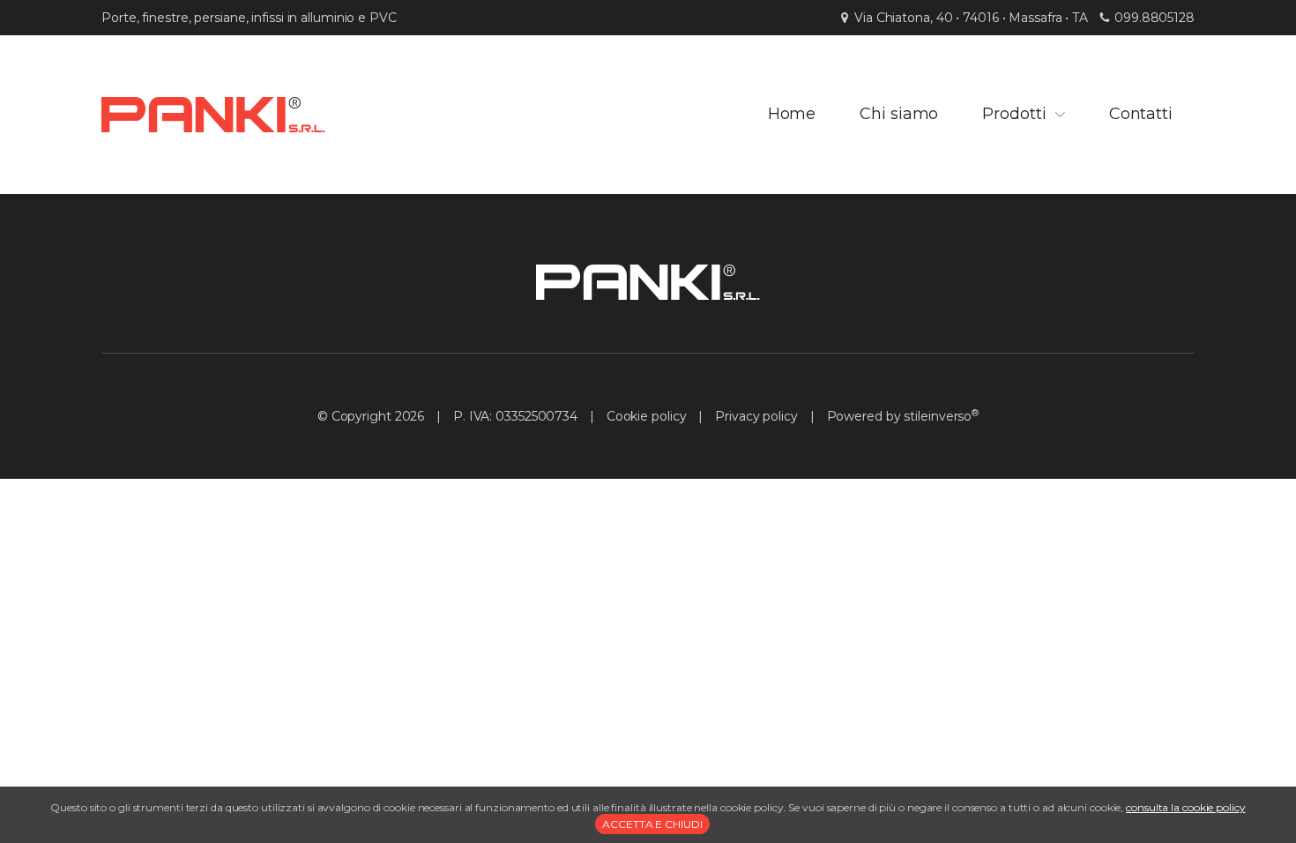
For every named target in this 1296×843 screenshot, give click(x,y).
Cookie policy (647, 416)
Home (792, 113)
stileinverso (938, 416)
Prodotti (1014, 113)
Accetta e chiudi (652, 824)
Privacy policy (756, 416)
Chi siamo (899, 113)
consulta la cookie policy (1186, 807)
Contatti (1141, 113)
